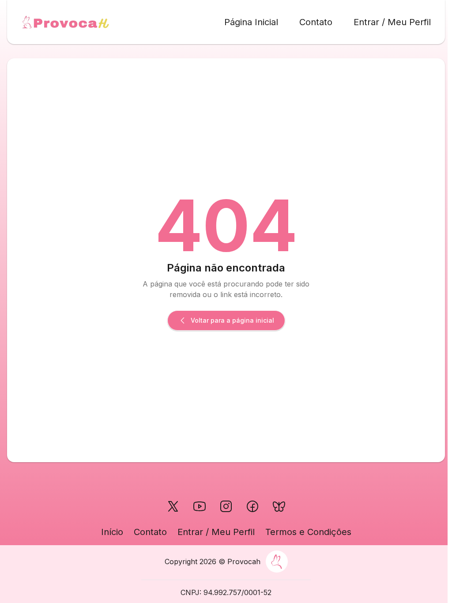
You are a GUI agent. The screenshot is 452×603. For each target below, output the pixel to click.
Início (112, 532)
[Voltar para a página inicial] (65, 22)
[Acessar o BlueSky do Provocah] (279, 506)
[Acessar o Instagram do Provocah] (226, 506)
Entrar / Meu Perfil (392, 22)
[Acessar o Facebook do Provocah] (252, 506)
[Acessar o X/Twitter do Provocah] (173, 506)
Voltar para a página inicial (232, 320)
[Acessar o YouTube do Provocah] (199, 506)
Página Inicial (251, 22)
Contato (315, 22)
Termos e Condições (308, 532)
